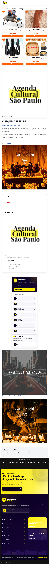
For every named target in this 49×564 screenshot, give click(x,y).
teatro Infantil (11, 268)
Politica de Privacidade (6, 562)
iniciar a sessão (10, 453)
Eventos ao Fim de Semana (14, 264)
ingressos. (9, 143)
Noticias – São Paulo (21, 462)
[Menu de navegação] (46, 3)
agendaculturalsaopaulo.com (42, 557)
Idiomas (44, 462)
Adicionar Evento (31, 462)
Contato (39, 462)
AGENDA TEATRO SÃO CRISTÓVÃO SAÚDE (11, 125)
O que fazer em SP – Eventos (8, 462)
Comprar (13, 35)
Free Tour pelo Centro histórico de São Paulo (12, 395)
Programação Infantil (12, 266)
